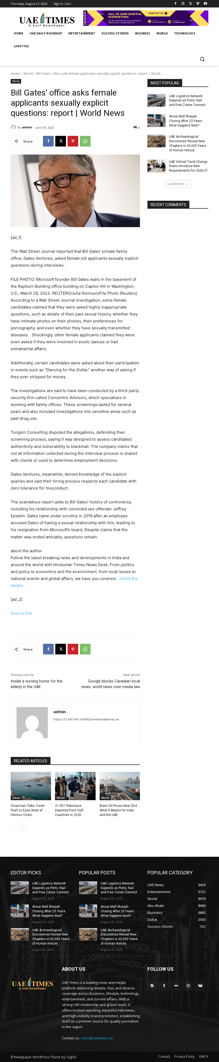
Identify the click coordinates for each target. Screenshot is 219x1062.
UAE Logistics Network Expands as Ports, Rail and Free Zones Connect (187, 100)
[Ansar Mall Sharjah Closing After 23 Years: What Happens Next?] (156, 120)
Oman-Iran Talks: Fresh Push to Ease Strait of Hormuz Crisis (28, 810)
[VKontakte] (200, 985)
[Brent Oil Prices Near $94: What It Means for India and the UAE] (120, 786)
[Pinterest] (73, 141)
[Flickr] (176, 985)
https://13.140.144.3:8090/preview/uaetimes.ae (86, 719)
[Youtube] (205, 4)
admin (27, 127)
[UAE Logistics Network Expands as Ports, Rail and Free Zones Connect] (156, 100)
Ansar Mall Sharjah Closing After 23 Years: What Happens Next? (186, 121)
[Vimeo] (198, 4)
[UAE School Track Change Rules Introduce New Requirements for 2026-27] (156, 166)
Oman (16, 798)
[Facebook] (176, 4)
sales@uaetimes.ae (97, 1038)
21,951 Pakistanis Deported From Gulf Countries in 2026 (69, 810)
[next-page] (22, 827)
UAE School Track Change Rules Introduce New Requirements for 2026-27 (188, 166)
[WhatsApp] (85, 141)
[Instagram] (183, 4)
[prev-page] (14, 827)
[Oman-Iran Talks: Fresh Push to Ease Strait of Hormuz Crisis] (31, 786)
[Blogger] (152, 985)
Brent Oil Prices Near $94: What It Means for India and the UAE (119, 810)
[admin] (14, 127)
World (28, 73)
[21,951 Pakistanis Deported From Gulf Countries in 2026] (75, 786)
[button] (202, 59)
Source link (21, 613)
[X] (190, 4)
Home (15, 73)
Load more (176, 183)
